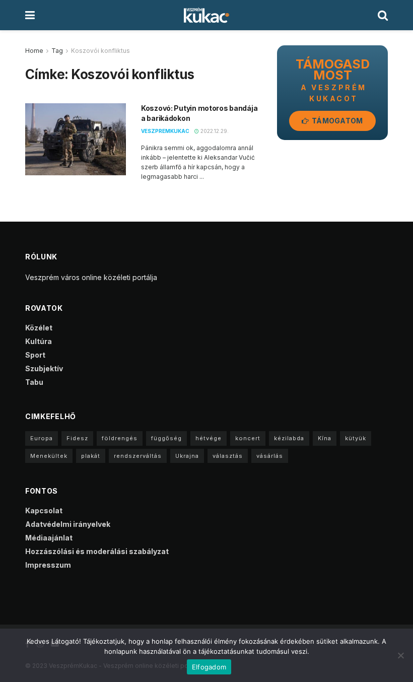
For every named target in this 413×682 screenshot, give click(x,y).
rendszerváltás (138, 455)
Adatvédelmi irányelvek (67, 524)
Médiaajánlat (49, 537)
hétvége (208, 438)
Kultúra (38, 341)
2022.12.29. (214, 131)
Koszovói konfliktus (100, 50)
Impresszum (48, 565)
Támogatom (336, 120)
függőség (166, 438)
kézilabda (289, 438)
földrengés (119, 438)
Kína (324, 438)
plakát (90, 455)
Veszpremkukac (165, 131)
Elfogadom (209, 667)
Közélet (38, 327)
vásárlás (269, 455)
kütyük (355, 438)
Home (34, 50)
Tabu (34, 382)
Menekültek (48, 455)
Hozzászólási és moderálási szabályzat (97, 551)
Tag (57, 50)
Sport (35, 355)
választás (228, 455)
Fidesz (77, 438)
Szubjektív (44, 368)
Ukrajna (187, 455)
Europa (41, 438)
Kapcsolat (43, 510)
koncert (247, 438)
